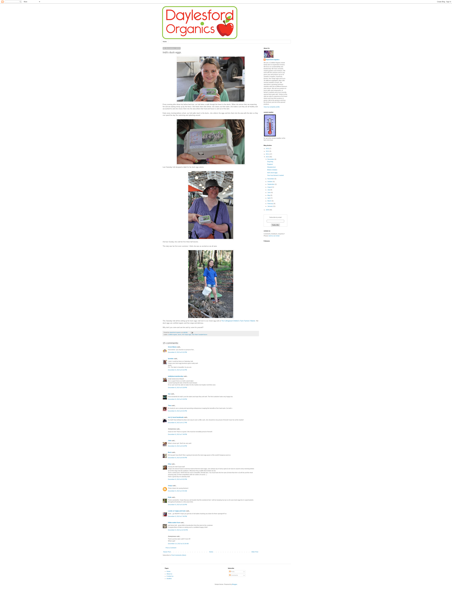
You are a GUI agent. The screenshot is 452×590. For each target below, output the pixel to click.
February (270, 203)
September (271, 184)
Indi (193, 334)
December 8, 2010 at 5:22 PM (177, 352)
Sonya (170, 485)
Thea (169, 405)
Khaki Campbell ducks (201, 334)
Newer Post (167, 552)
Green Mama (172, 347)
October (270, 181)
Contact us (170, 576)
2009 (267, 210)
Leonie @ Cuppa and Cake (177, 511)
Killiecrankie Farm (174, 522)
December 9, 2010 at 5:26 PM (177, 504)
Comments (234, 575)
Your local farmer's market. (275, 175)
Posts (232, 571)
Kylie (169, 497)
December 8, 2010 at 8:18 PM (177, 446)
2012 (267, 151)
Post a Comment (171, 548)
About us (169, 574)
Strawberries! (271, 167)
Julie (169, 440)
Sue (169, 394)
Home (165, 41)
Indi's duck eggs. (272, 172)
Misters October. (272, 170)
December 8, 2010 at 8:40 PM (177, 457)
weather (169, 578)
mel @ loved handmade (176, 417)
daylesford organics (272, 59)
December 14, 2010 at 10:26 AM (178, 543)
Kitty (169, 464)
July (268, 190)
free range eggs (186, 334)
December (270, 159)
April (269, 198)
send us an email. (274, 236)
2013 (267, 148)
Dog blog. (270, 161)
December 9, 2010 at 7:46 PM (177, 516)
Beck (170, 452)
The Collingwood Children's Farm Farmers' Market (238, 321)
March (269, 201)
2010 (267, 157)
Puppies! (270, 164)
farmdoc (171, 358)
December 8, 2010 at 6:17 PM (177, 422)
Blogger (234, 584)
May (268, 195)
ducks (179, 334)
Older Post (254, 552)
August (269, 187)
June (269, 192)
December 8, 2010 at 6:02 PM (177, 411)
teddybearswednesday (175, 376)
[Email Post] (191, 332)
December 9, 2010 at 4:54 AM (177, 491)
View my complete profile (272, 107)
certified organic (172, 334)
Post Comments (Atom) (178, 555)
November (270, 179)
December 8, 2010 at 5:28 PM (177, 387)
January (270, 206)
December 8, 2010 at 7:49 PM (177, 434)
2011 (267, 154)
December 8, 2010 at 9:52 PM (177, 479)
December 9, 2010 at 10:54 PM (178, 530)
